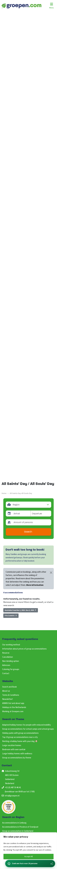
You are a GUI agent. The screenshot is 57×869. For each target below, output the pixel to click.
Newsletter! (7, 699)
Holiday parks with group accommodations (20, 733)
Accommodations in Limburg (14, 822)
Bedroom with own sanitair (13, 749)
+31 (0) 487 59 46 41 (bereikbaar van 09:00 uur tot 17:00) (20, 789)
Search (28, 532)
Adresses (6, 665)
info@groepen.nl (12, 795)
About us (6, 691)
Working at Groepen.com (12, 711)
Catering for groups (10, 669)
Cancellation (7, 657)
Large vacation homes (11, 745)
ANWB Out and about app (13, 703)
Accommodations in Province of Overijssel (20, 827)
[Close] (51, 572)
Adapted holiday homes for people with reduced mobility (26, 724)
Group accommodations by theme (16, 757)
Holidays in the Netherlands (14, 707)
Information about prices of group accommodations (24, 648)
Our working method (11, 644)
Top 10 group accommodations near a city (20, 737)
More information (34, 585)
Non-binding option (10, 661)
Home (4, 493)
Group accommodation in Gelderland (17, 831)
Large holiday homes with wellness (17, 753)
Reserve (5, 653)
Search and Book (9, 686)
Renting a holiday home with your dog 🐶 (20, 741)
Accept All (28, 856)
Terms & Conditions (10, 695)
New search (10, 621)
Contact (5, 673)
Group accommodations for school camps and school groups (28, 729)
